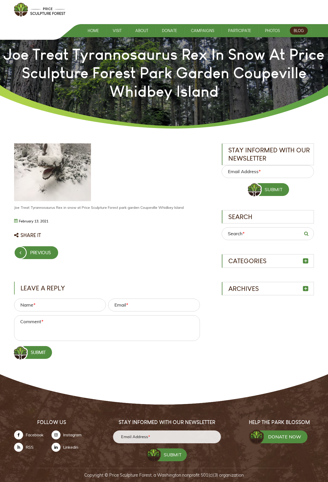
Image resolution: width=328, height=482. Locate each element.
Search (236, 234)
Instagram (72, 434)
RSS (30, 447)
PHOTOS (272, 30)
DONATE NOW (284, 437)
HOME (93, 30)
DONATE (169, 30)
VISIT (117, 30)
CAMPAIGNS (202, 30)
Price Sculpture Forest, (131, 475)
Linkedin (70, 447)
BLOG (299, 30)
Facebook (35, 434)
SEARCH (306, 234)
